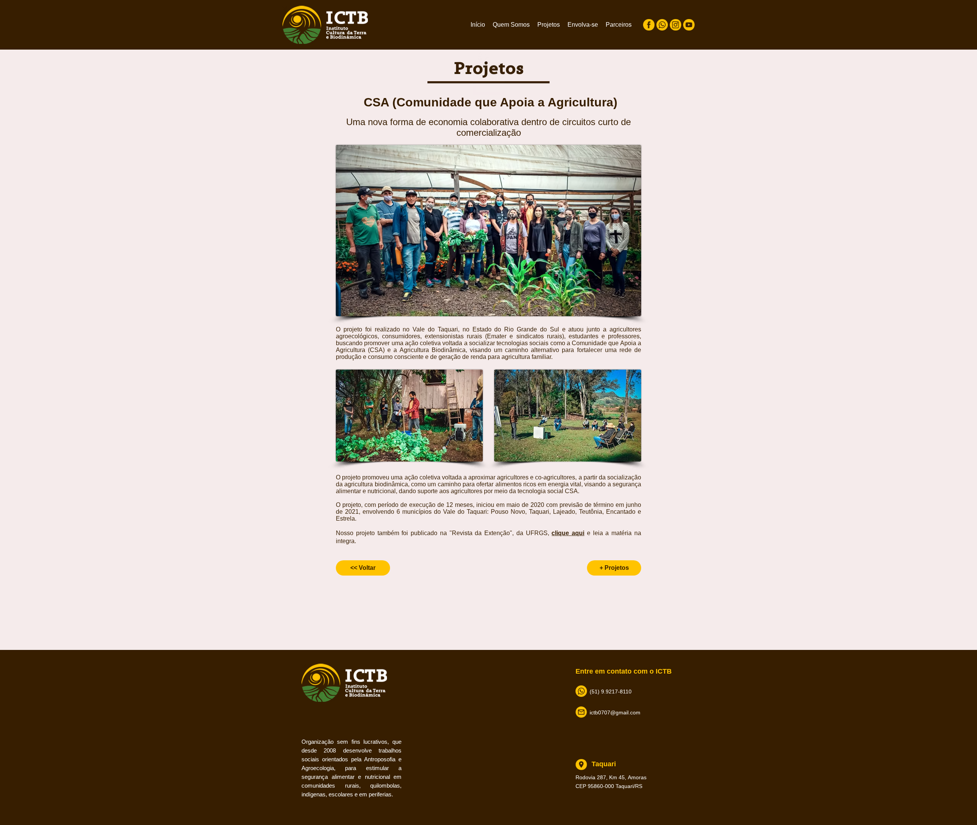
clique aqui (567, 533)
